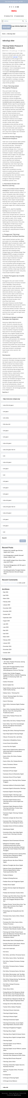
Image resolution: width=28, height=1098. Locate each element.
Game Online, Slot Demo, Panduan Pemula (14, 720)
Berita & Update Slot (8, 685)
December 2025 (7, 608)
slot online (6, 418)
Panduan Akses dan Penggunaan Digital (13, 881)
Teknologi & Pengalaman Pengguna (12, 1027)
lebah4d (5, 837)
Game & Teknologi (8, 701)
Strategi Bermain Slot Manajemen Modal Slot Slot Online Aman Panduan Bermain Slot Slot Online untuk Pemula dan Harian (14, 994)
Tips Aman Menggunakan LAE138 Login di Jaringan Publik (13, 1)
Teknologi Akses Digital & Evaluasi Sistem (14, 1034)
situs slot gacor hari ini (9, 449)
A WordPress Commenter (10, 583)
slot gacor (5, 411)
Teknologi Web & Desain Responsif (12, 1058)
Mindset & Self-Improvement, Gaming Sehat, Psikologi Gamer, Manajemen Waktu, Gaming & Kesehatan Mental (14, 855)
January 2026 (6, 605)
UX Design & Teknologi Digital (11, 1078)
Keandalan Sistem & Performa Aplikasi (13, 826)
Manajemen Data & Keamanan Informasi (13, 840)
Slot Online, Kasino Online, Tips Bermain (13, 958)
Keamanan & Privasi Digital (10, 771)
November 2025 (7, 611)
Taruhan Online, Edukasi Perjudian (12, 1007)
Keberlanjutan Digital (8, 829)
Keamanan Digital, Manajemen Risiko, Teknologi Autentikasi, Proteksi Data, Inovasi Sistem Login (13, 808)
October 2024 (6, 652)
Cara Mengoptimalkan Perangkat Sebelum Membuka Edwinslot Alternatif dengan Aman (14, 571)
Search (4, 538)
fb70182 (6, 51)
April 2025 (5, 633)
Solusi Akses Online (8, 989)
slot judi (15, 57)
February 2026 (6, 601)
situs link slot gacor (8, 405)
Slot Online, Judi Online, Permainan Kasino (14, 955)
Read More (5, 392)
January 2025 (6, 643)
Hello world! (22, 583)
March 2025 (6, 636)
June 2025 (5, 627)
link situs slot (6, 424)
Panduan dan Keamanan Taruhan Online (13, 892)
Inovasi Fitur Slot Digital (9, 746)
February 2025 (6, 640)
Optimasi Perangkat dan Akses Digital (13, 865)
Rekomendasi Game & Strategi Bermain (13, 940)
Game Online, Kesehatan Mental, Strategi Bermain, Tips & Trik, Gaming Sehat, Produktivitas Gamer (13, 711)
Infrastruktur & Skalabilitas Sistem (12, 740)
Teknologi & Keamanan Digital (11, 1019)
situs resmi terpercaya (9, 948)
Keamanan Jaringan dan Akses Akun (12, 818)
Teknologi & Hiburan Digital (10, 1016)
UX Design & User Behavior (10, 1081)
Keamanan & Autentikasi (9, 767)
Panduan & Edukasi (8, 875)
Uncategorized (7, 1074)
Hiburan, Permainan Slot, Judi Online (12, 737)
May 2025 (5, 630)
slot (4, 456)
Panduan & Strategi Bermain (10, 878)
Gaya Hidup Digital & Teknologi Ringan (13, 733)
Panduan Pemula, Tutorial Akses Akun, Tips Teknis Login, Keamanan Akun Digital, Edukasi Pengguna (14, 906)
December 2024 (7, 646)
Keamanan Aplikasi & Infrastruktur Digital (13, 785)
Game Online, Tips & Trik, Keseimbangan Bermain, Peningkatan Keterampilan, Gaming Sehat (13, 725)
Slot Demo (6, 951)
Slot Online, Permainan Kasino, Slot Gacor (14, 971)
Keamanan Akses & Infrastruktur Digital (13, 774)
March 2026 (6, 598)
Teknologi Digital (7, 1040)
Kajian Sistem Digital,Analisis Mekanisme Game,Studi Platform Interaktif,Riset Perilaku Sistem (14, 751)
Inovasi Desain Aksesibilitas (10, 743)
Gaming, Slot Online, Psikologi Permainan (14, 730)
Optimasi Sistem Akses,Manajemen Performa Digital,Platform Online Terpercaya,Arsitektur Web (12, 870)
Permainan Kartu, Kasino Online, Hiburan (13, 916)
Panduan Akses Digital (9, 884)
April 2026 (5, 595)
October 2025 (6, 614)
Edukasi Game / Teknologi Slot (11, 693)
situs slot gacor (7, 443)
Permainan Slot (7, 919)
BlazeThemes (17, 1095)
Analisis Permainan (8, 681)
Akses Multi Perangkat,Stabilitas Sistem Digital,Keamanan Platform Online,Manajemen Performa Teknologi (13, 668)
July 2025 (5, 624)
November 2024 (7, 649)
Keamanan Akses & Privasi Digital (12, 777)
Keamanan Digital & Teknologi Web (12, 791)
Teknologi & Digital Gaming (10, 1013)
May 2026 (5, 592)
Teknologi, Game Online (9, 1061)
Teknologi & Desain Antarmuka (11, 1010)
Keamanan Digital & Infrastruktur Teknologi (14, 788)
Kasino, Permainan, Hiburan (10, 764)
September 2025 (7, 617)
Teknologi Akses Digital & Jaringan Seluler (14, 1037)
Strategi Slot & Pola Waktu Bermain (12, 1003)
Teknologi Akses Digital (9, 1031)
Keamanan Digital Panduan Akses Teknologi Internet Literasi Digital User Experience (13, 801)
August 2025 (6, 621)
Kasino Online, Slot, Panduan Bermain (13, 761)
